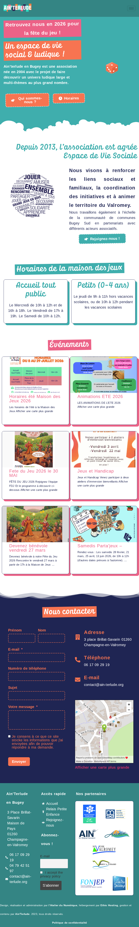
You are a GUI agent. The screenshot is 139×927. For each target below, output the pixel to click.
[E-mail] (77, 679)
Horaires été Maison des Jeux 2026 (34, 398)
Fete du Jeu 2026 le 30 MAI (33, 473)
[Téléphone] (77, 659)
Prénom (15, 630)
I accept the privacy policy (51, 874)
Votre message (21, 707)
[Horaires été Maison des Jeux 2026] (35, 375)
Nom (42, 630)
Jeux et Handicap (95, 471)
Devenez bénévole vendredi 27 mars (28, 548)
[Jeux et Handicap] (103, 449)
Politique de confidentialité (69, 922)
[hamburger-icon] (131, 8)
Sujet (12, 688)
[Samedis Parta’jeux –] (103, 524)
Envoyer (19, 762)
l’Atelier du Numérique (63, 905)
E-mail (13, 649)
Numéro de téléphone (27, 668)
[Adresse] (77, 637)
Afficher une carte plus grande (102, 767)
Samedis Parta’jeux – (99, 545)
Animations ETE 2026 (100, 396)
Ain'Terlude (22, 914)
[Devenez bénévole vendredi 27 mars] (35, 524)
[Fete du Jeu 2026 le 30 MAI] (35, 449)
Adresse (94, 632)
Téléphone (97, 657)
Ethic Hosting (109, 905)
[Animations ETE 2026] (103, 375)
